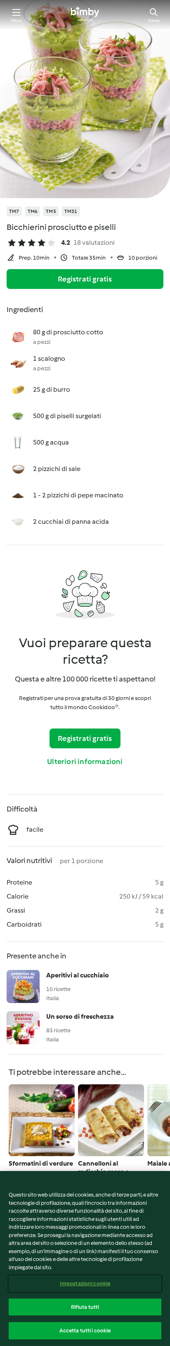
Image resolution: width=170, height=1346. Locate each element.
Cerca (153, 20)
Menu (16, 20)
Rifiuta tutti (85, 1307)
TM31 (71, 211)
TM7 (14, 211)
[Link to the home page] (85, 15)
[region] (85, 1258)
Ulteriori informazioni (85, 761)
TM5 (51, 211)
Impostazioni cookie (85, 1283)
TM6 (33, 211)
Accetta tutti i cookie (85, 1330)
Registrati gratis (85, 279)
